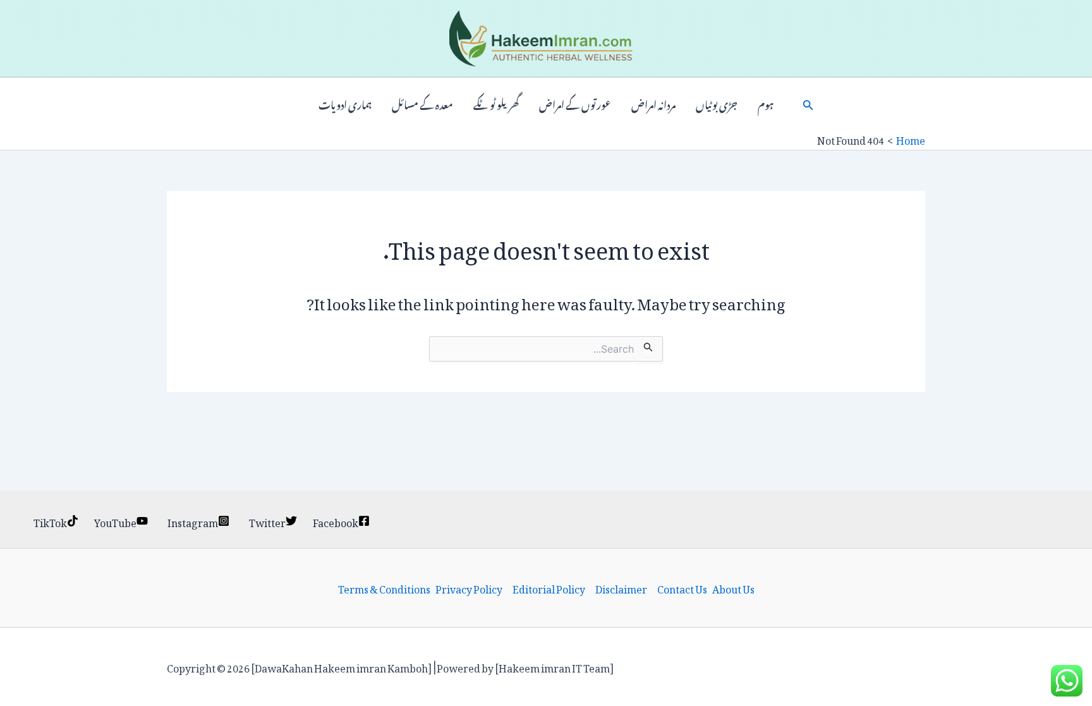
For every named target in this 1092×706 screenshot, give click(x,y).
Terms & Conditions (384, 588)
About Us (733, 588)
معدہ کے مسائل (422, 103)
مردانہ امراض (653, 103)
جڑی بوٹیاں (716, 103)
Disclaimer (621, 588)
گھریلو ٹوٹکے (496, 103)
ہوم (766, 103)
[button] (808, 104)
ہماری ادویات (345, 103)
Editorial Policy (549, 588)
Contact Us (682, 588)
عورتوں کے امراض (575, 103)
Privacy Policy (468, 588)
